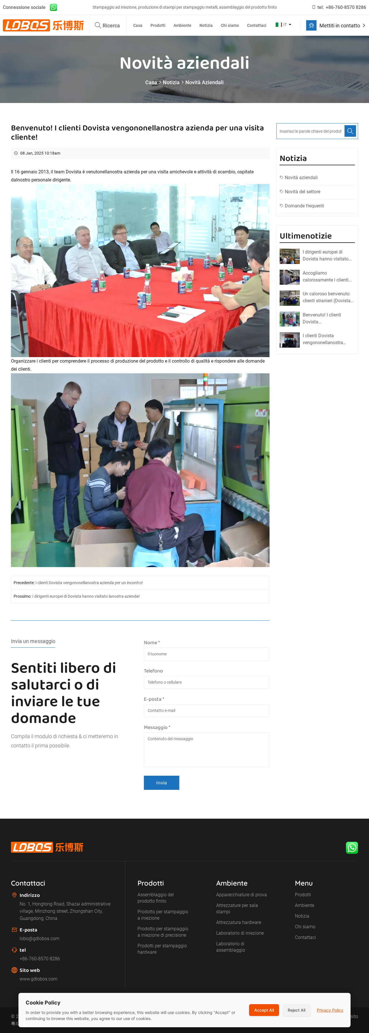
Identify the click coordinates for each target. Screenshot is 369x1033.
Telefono (153, 670)
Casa (137, 25)
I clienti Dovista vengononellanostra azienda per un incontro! (89, 582)
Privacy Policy (330, 1010)
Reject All (296, 1010)
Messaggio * (157, 727)
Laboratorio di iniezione (240, 933)
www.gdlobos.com (38, 979)
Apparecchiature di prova (241, 894)
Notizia (206, 25)
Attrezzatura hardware (238, 922)
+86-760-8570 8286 (346, 7)
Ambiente (182, 25)
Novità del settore (302, 191)
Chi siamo (230, 25)
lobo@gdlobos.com (39, 938)
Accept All (264, 1010)
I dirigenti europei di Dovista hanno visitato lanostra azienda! (86, 596)
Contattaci (256, 25)
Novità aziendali (204, 82)
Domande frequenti (304, 206)
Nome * (152, 642)
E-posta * (154, 699)
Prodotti (157, 25)
